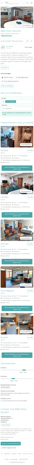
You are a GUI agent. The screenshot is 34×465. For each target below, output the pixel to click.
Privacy (7, 459)
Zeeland (8, 33)
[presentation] (17, 101)
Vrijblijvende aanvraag (6, 35)
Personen (4, 105)
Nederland (15, 33)
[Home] (1, 453)
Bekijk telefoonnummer (7, 437)
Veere (3, 33)
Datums (4, 98)
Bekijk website (4, 439)
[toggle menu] (31, 2)
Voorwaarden (14, 459)
